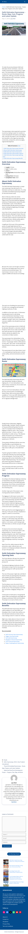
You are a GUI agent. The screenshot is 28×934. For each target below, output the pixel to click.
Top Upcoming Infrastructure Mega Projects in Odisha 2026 (16, 882)
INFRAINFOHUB (7, 890)
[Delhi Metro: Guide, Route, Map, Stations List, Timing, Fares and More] (5, 862)
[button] (24, 1)
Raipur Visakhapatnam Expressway (15, 643)
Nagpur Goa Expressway (12, 636)
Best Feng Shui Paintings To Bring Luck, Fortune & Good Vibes (16, 866)
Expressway (10, 762)
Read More (14, 802)
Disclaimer (5, 921)
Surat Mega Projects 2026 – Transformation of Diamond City (15, 871)
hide (19, 145)
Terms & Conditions (8, 926)
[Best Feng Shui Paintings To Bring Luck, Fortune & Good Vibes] (5, 867)
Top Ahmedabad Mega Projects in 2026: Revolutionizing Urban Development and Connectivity (16, 878)
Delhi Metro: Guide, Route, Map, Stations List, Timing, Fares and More (16, 861)
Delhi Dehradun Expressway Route (12, 152)
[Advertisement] (14, 52)
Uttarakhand (5, 764)
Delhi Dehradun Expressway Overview (13, 148)
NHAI (15, 762)
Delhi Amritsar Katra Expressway (14, 634)
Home (3, 7)
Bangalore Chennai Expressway (14, 639)
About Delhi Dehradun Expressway (12, 150)
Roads (5, 760)
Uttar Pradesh (21, 762)
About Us (5, 917)
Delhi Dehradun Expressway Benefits (13, 158)
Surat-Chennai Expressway (13, 641)
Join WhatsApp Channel (14, 854)
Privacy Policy (6, 924)
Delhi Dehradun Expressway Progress (13, 153)
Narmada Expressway (11, 638)
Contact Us (5, 919)
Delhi (5, 762)
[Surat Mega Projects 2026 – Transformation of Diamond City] (5, 873)
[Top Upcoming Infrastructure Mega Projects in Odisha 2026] (5, 884)
